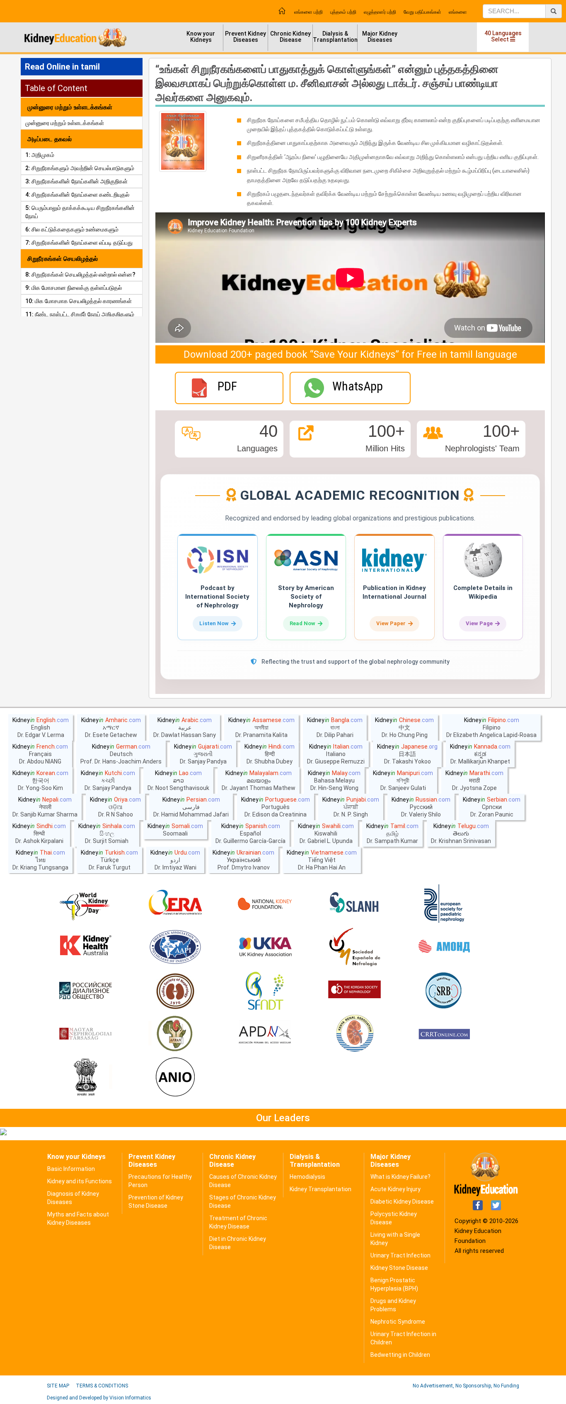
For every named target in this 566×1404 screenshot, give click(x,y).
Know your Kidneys (200, 36)
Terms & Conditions (102, 1386)
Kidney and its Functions (79, 1181)
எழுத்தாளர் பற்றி (380, 12)
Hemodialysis (307, 1176)
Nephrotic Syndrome (397, 1321)
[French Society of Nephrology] (265, 990)
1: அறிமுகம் (39, 155)
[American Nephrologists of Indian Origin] (175, 1077)
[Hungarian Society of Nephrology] (85, 1034)
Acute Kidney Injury (395, 1189)
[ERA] (175, 904)
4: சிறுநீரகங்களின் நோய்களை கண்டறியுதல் (77, 194)
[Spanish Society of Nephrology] (355, 947)
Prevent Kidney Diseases (245, 36)
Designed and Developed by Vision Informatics (99, 1398)
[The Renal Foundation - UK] (265, 947)
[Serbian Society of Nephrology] (444, 990)
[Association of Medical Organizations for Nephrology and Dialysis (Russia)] (444, 947)
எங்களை (458, 12)
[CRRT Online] (444, 1034)
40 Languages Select (503, 36)
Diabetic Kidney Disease (402, 1201)
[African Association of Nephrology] (175, 1034)
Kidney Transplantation (320, 1189)
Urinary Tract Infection (400, 1255)
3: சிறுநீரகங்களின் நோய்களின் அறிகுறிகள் (76, 181)
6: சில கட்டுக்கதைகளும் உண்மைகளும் (72, 229)
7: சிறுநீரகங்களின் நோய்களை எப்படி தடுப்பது (79, 242)
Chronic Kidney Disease (290, 36)
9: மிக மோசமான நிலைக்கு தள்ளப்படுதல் (73, 287)
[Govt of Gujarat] (85, 1077)
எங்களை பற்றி (308, 12)
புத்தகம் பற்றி (343, 12)
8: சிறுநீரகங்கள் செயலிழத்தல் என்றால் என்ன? (80, 274)
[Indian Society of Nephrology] (175, 990)
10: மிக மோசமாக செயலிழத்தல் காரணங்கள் (78, 301)
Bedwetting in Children (400, 1354)
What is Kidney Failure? (400, 1176)
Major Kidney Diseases (379, 36)
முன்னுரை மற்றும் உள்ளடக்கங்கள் (64, 123)
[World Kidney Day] (85, 904)
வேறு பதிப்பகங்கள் (422, 12)
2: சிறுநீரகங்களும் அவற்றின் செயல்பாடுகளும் (79, 168)
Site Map (58, 1386)
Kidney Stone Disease (399, 1267)
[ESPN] (444, 904)
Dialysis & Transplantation (335, 36)
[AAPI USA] (175, 947)
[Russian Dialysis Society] (85, 990)
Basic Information (71, 1169)
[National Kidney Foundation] (265, 904)
